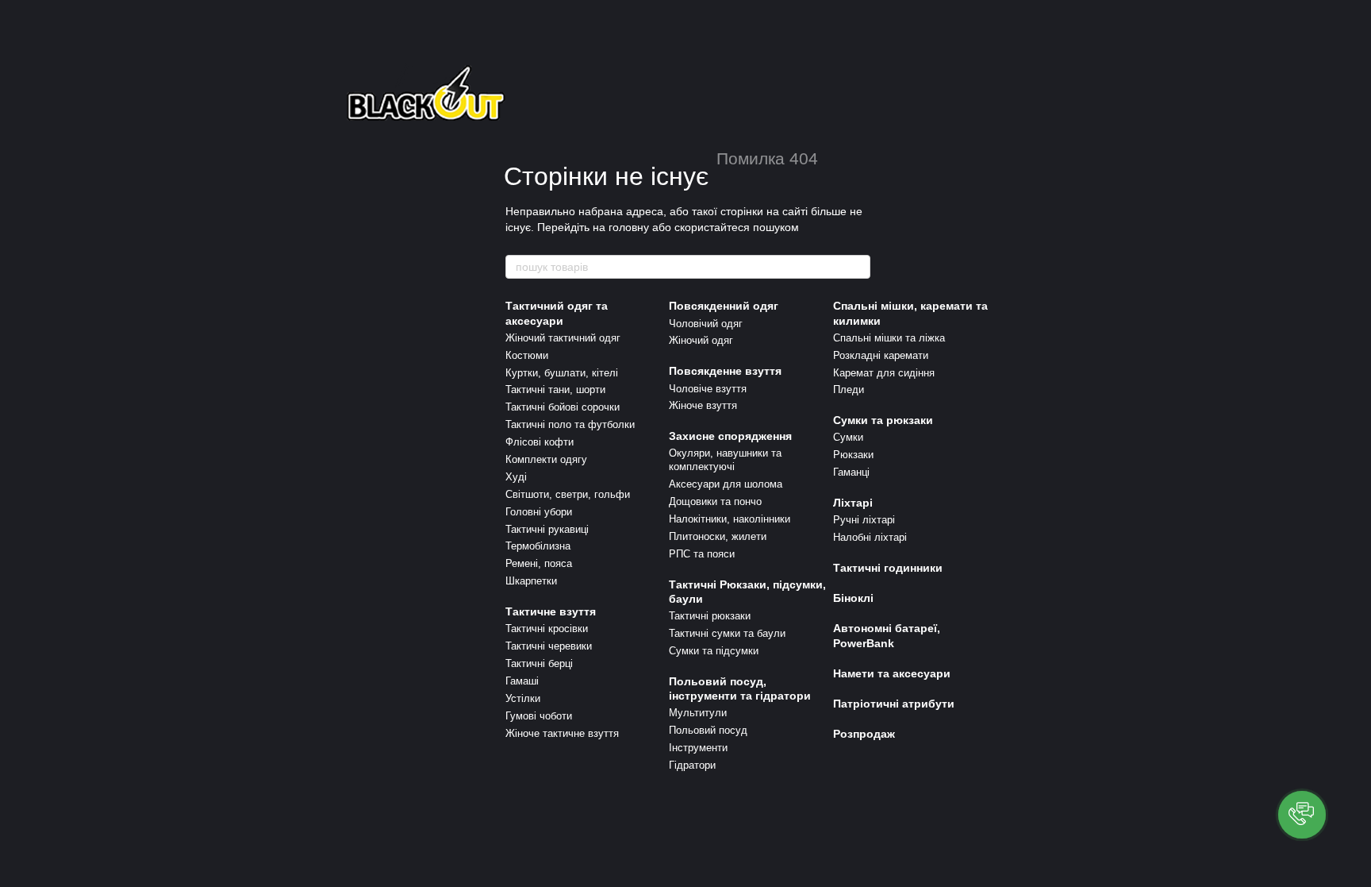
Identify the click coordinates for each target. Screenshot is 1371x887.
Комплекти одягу (546, 459)
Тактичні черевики (548, 646)
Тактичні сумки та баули (727, 633)
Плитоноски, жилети (717, 536)
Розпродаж (864, 733)
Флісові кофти (539, 442)
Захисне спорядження (730, 436)
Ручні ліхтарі (864, 520)
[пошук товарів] (857, 267)
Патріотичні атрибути (893, 703)
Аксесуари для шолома (725, 484)
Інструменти (698, 748)
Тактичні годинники (888, 567)
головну (629, 227)
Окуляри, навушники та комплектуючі (725, 459)
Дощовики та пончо (715, 501)
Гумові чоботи (538, 716)
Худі (516, 477)
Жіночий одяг (701, 340)
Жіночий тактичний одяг (562, 338)
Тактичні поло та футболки (570, 424)
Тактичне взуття (550, 611)
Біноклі (853, 598)
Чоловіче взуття (708, 389)
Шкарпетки (531, 581)
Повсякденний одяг (723, 305)
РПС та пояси (702, 554)
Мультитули (698, 713)
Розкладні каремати (880, 355)
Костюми (526, 355)
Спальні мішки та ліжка (889, 338)
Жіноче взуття (703, 405)
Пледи (848, 389)
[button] (1302, 815)
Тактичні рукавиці (547, 529)
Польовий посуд (708, 730)
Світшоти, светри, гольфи (567, 494)
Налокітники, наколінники (729, 519)
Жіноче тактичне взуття (562, 733)
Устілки (522, 698)
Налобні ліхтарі (870, 537)
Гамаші (522, 681)
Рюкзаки (853, 455)
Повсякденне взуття (725, 370)
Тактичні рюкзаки (710, 616)
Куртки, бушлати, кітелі (561, 373)
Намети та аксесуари (891, 673)
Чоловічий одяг (706, 324)
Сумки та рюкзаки (883, 420)
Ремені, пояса (538, 563)
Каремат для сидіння (884, 373)
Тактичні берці (539, 663)
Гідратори (692, 765)
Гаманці (851, 472)
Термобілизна (537, 546)
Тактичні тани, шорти (555, 389)
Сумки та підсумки (713, 651)
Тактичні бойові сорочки (562, 407)
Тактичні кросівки (546, 628)
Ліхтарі (853, 502)
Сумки (848, 437)
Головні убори (538, 512)
